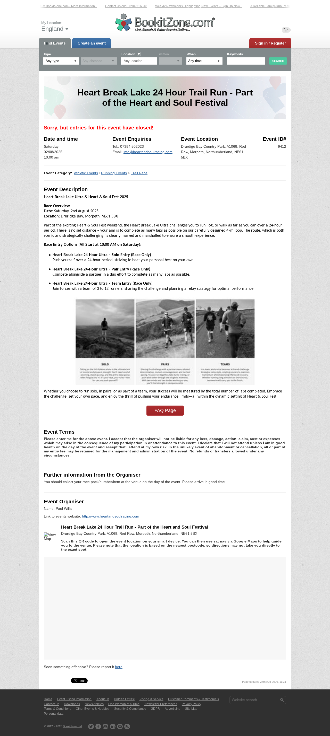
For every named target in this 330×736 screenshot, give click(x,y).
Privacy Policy (191, 704)
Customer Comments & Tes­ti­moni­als (193, 699)
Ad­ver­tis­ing (172, 709)
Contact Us (51, 704)
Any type (52, 61)
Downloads (72, 704)
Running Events (114, 173)
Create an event (92, 43)
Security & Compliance (130, 709)
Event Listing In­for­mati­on (74, 699)
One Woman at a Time (123, 704)
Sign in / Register (270, 43)
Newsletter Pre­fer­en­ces (160, 704)
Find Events (54, 43)
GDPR (155, 709)
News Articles (94, 704)
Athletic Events (86, 173)
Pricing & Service (151, 699)
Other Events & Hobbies (92, 709)
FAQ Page (165, 410)
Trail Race (139, 173)
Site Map (191, 709)
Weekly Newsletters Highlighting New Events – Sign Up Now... (190, 6)
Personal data (53, 713)
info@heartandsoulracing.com (147, 152)
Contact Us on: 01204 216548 (118, 6)
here (118, 667)
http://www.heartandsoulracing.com (110, 516)
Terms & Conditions (57, 709)
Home (48, 699)
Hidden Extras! (124, 699)
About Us (102, 699)
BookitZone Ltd (72, 726)
